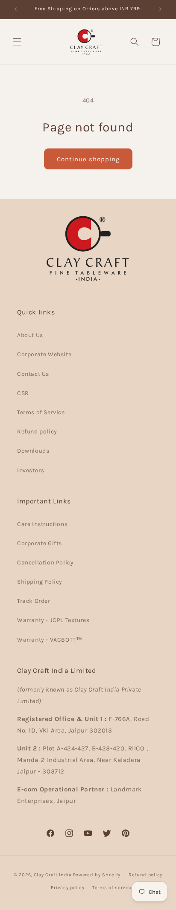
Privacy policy (67, 887)
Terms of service (112, 887)
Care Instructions (42, 524)
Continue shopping (88, 159)
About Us (30, 335)
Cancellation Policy (45, 562)
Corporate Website (44, 354)
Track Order (33, 601)
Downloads (33, 450)
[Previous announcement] (15, 9)
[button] (17, 41)
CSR (23, 393)
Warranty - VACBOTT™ (49, 639)
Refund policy (37, 431)
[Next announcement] (160, 9)
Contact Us (33, 374)
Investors (30, 470)
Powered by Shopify (97, 874)
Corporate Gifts (39, 543)
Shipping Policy (39, 581)
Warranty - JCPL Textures (53, 620)
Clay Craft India (53, 874)
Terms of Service (41, 412)
